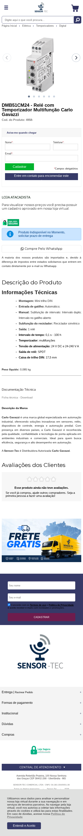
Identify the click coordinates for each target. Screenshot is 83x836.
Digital (62, 25)
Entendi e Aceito (24, 825)
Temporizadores (45, 25)
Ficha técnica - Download (17, 397)
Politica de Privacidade (61, 605)
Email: (9, 153)
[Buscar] (77, 19)
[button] (29, 96)
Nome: (9, 142)
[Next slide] (76, 57)
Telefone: (58, 142)
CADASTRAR (41, 617)
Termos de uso (38, 605)
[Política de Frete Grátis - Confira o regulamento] (41, 540)
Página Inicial (10, 25)
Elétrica (26, 25)
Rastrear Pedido (24, 692)
